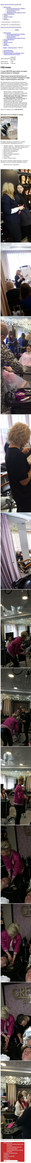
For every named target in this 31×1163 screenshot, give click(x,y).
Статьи (5, 18)
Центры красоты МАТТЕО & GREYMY (11, 4)
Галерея (6, 15)
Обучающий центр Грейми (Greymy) (16, 12)
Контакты (6, 19)
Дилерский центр (11, 11)
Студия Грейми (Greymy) (13, 9)
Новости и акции (8, 16)
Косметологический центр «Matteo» (16, 8)
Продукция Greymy (9, 51)
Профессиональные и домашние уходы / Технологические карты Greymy (14, 53)
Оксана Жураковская (9, 14)
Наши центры (7, 7)
